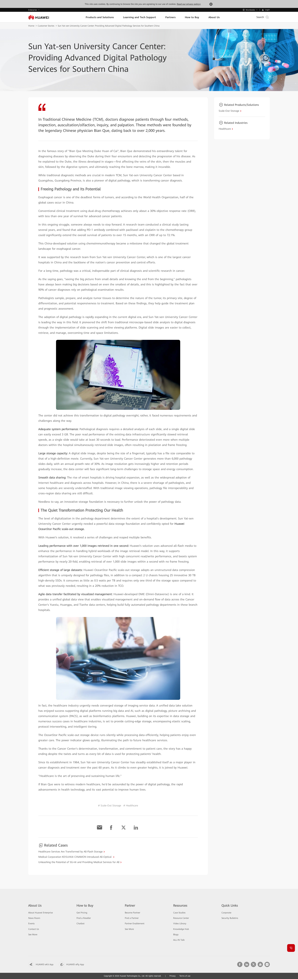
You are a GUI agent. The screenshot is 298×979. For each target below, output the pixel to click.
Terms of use (184, 976)
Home (31, 26)
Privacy (172, 976)
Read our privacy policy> (189, 4)
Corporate (226, 912)
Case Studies (179, 912)
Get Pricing (82, 912)
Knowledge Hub (181, 929)
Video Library (179, 923)
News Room (34, 918)
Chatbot (80, 923)
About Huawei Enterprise (40, 912)
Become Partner (132, 912)
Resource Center (181, 918)
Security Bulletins (229, 918)
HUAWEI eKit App (44, 964)
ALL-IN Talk (179, 940)
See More (32, 934)
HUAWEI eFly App (75, 964)
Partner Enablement (134, 923)
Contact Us (33, 929)
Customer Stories (46, 26)
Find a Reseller (84, 918)
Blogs (175, 934)
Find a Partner (132, 918)
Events (31, 923)
